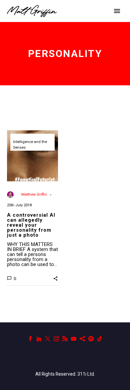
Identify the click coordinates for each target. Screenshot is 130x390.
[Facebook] (30, 338)
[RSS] (65, 338)
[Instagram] (56, 338)
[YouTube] (73, 338)
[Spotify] (91, 338)
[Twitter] (47, 338)
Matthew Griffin (34, 194)
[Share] (82, 338)
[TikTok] (99, 338)
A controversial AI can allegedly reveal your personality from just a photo (31, 225)
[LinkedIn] (39, 338)
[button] (55, 278)
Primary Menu (117, 11)
